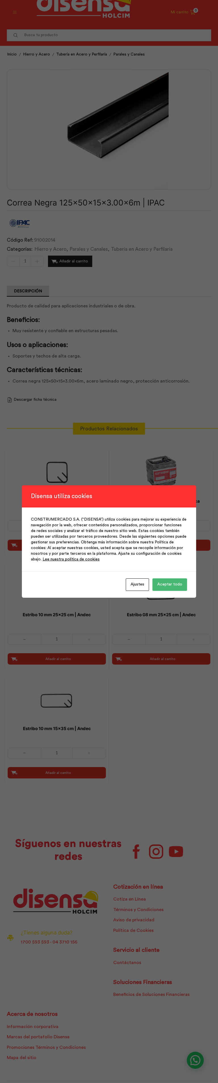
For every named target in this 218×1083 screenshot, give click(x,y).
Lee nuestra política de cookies (71, 559)
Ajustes (137, 584)
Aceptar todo (169, 584)
